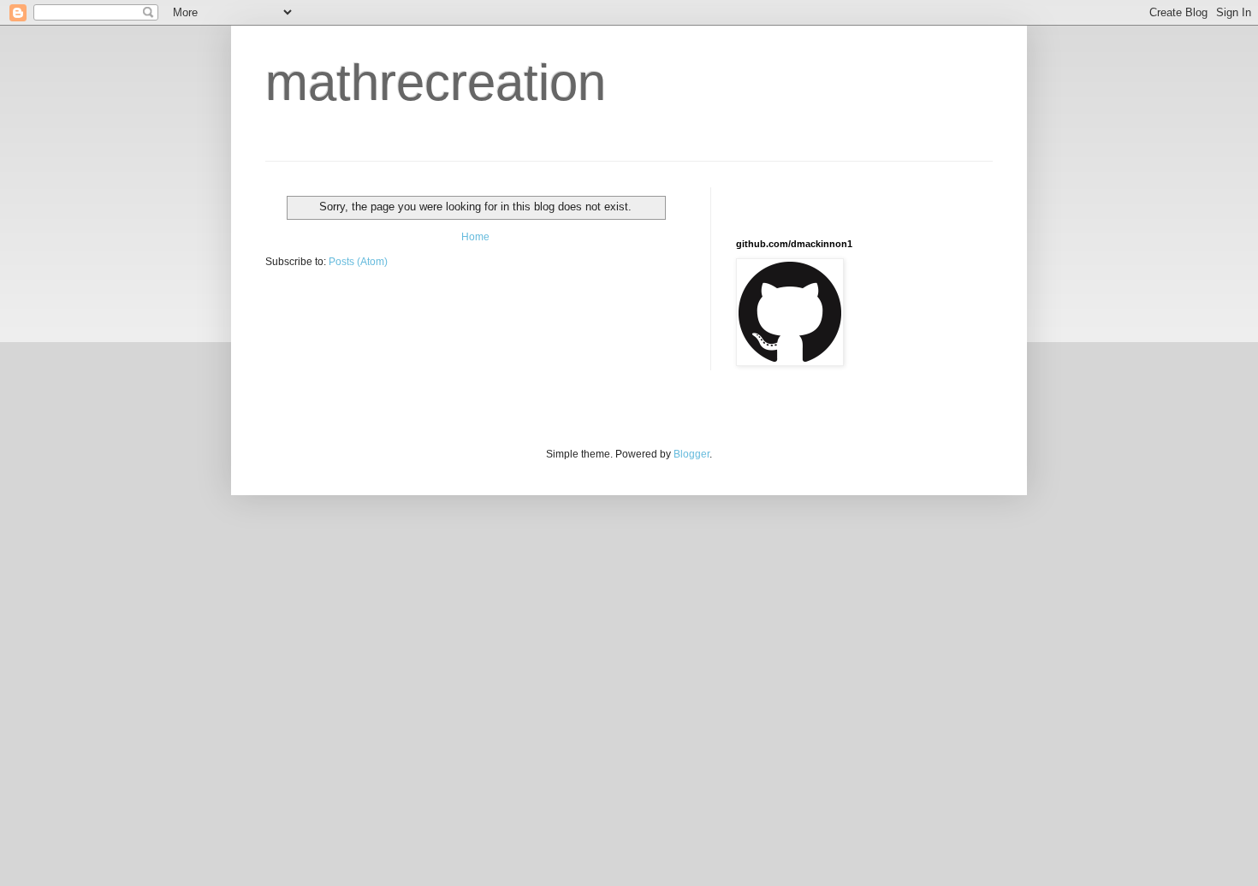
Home (475, 237)
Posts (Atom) (358, 262)
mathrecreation (435, 82)
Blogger (691, 454)
